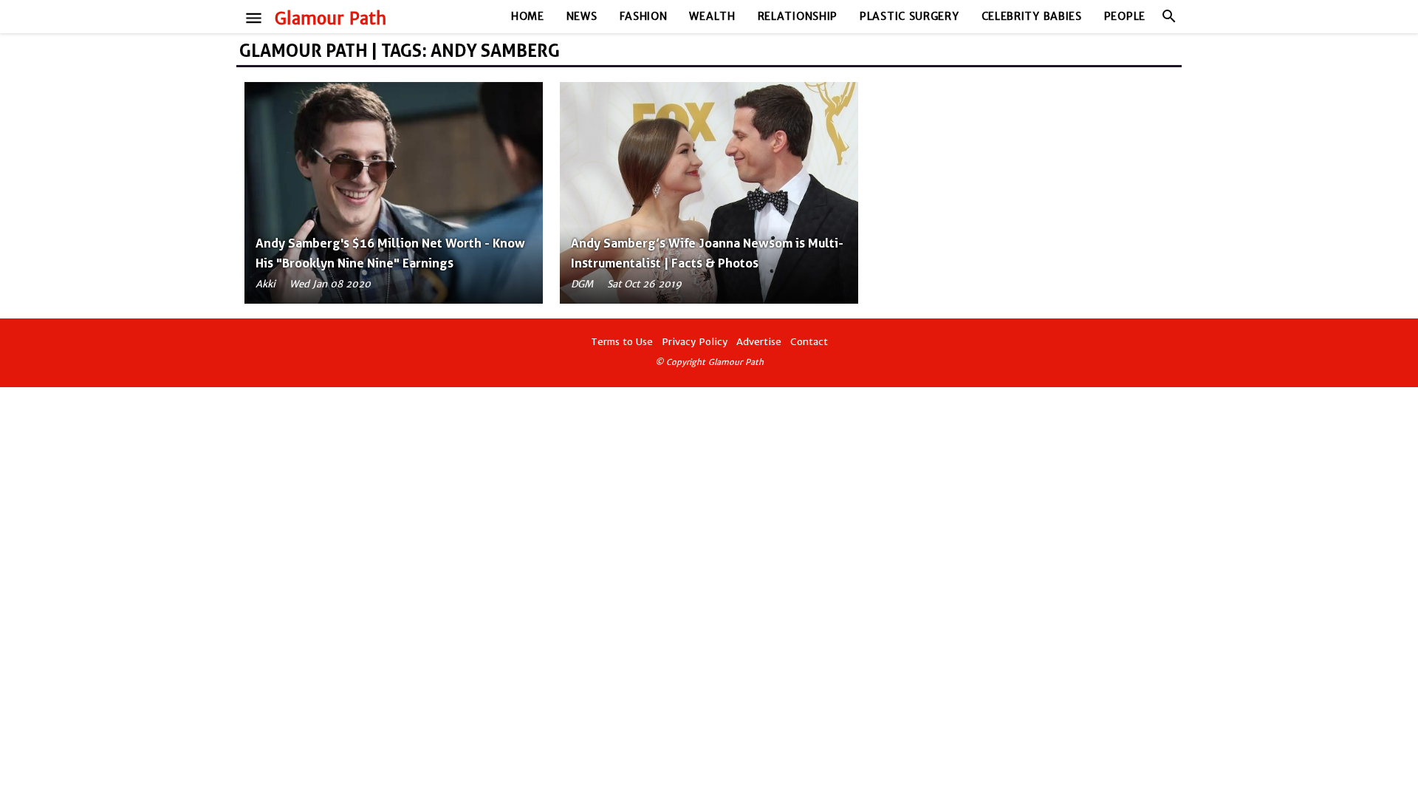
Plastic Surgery (909, 16)
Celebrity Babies (1032, 16)
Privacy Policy (694, 341)
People (1124, 16)
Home (527, 16)
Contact (809, 341)
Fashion (644, 16)
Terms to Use (622, 341)
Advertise (758, 341)
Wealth (712, 16)
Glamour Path (330, 18)
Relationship (798, 16)
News (581, 16)
